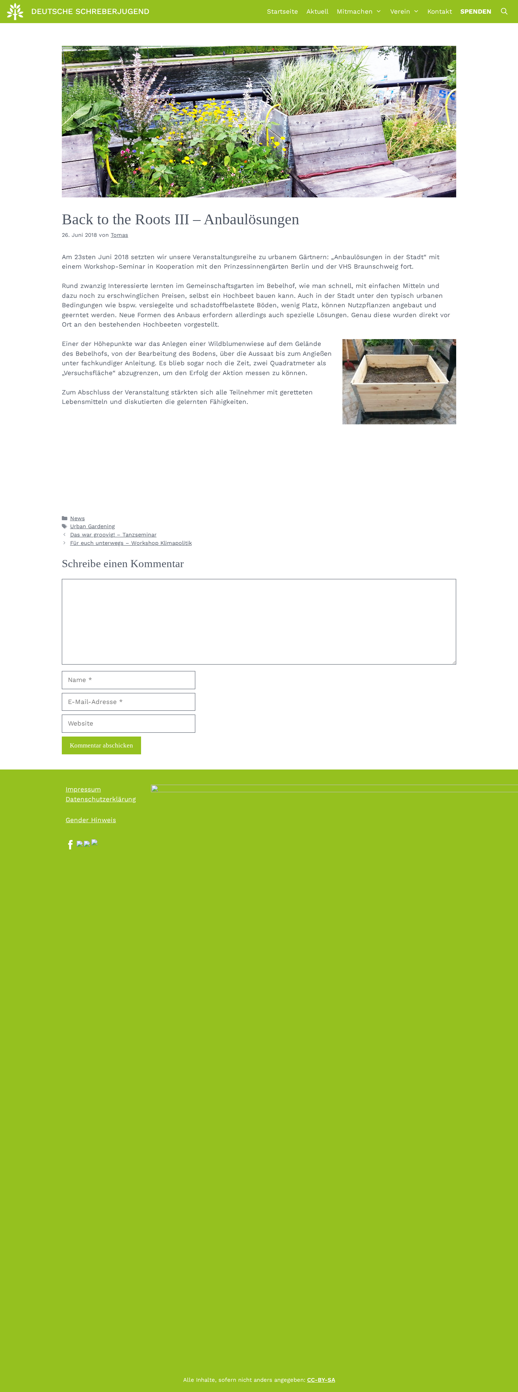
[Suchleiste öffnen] (504, 11)
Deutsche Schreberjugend (90, 11)
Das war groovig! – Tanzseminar (113, 535)
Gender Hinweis (91, 820)
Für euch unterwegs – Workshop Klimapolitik (131, 543)
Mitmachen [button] (355, 11)
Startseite (282, 11)
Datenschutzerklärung (101, 799)
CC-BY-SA (321, 1379)
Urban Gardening (92, 526)
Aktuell (317, 11)
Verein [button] (400, 11)
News (77, 518)
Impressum (83, 789)
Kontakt (439, 11)
